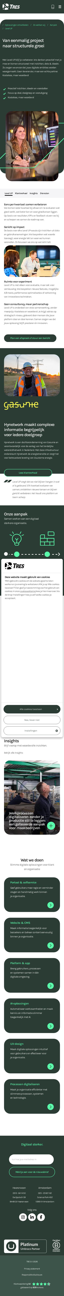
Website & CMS (20, 922)
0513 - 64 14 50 (19, 1193)
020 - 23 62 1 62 (45, 1193)
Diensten (44, 193)
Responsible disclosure (32, 1274)
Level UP (8, 28)
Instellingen (31, 730)
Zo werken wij (39, 25)
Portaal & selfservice (23, 882)
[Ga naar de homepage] (11, 7)
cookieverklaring (28, 591)
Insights (34, 193)
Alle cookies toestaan (31, 709)
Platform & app (20, 963)
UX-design (16, 1044)
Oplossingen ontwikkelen (16, 25)
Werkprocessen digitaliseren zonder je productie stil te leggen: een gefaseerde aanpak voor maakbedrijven (27, 820)
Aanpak (53, 25)
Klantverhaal (21, 193)
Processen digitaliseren (25, 1084)
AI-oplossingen (19, 1003)
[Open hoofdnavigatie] (60, 7)
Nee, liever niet (32, 720)
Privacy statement (32, 1268)
